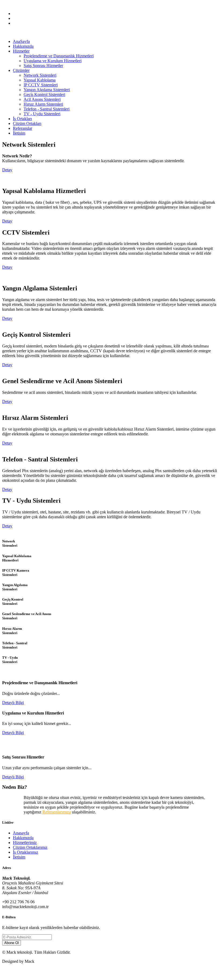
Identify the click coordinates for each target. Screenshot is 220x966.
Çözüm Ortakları (27, 123)
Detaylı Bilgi (13, 702)
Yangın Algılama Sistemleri (47, 89)
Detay (7, 170)
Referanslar (22, 128)
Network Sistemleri (40, 75)
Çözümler (21, 70)
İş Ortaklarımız (25, 852)
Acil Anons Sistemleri (42, 99)
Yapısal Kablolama (40, 80)
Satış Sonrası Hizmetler (43, 65)
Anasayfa (21, 833)
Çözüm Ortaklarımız (30, 847)
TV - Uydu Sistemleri (42, 114)
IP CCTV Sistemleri (41, 85)
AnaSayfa (21, 41)
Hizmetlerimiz (25, 842)
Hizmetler (21, 51)
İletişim (19, 133)
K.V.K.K (43, 4)
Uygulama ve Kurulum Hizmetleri (53, 60)
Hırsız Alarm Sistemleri (43, 104)
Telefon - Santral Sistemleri (46, 109)
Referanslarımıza (56, 812)
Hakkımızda (23, 46)
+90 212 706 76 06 (18, 4)
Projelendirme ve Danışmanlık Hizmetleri (59, 56)
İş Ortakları (22, 118)
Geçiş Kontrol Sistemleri (44, 94)
